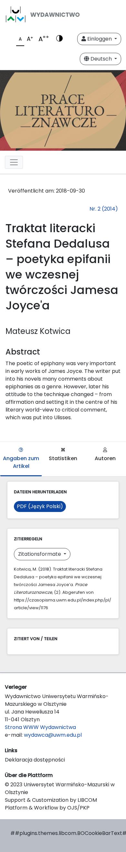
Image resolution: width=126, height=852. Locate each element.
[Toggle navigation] (14, 162)
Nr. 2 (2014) (103, 209)
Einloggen (99, 39)
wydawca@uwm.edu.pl (53, 735)
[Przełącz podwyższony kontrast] (59, 39)
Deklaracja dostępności (35, 759)
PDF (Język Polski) (40, 506)
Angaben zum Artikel (21, 462)
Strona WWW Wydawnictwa (40, 727)
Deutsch (101, 58)
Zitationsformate (40, 554)
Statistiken (63, 458)
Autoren (105, 458)
